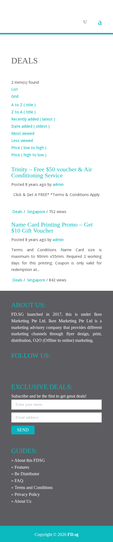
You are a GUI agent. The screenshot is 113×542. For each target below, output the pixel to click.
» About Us (21, 501)
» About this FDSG (28, 460)
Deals (17, 211)
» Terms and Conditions (32, 487)
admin (58, 184)
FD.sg (72, 534)
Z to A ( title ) (23, 111)
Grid (14, 96)
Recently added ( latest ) (33, 119)
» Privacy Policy (25, 494)
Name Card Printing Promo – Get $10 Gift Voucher (52, 227)
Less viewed (22, 140)
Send (23, 430)
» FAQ (17, 480)
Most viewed (22, 133)
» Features (20, 467)
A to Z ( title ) (23, 104)
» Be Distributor (25, 473)
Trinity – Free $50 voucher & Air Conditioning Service (51, 172)
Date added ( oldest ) (30, 126)
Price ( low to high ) (28, 147)
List (14, 89)
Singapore (36, 211)
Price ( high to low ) (28, 154)
